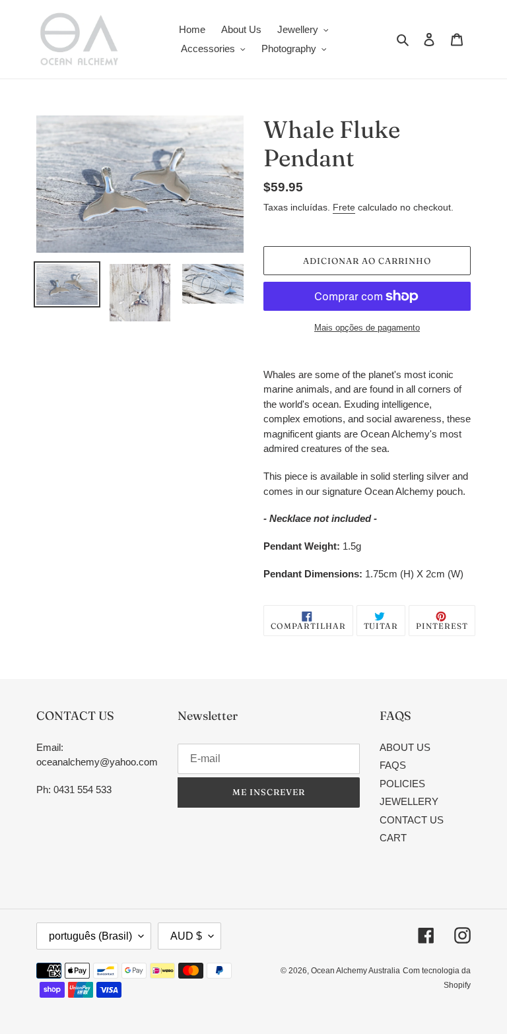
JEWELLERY (409, 801)
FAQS (393, 765)
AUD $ (186, 936)
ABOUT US (405, 747)
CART (393, 837)
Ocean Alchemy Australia (355, 970)
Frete (344, 207)
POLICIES (402, 783)
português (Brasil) (90, 936)
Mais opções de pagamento (367, 328)
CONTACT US (412, 819)
